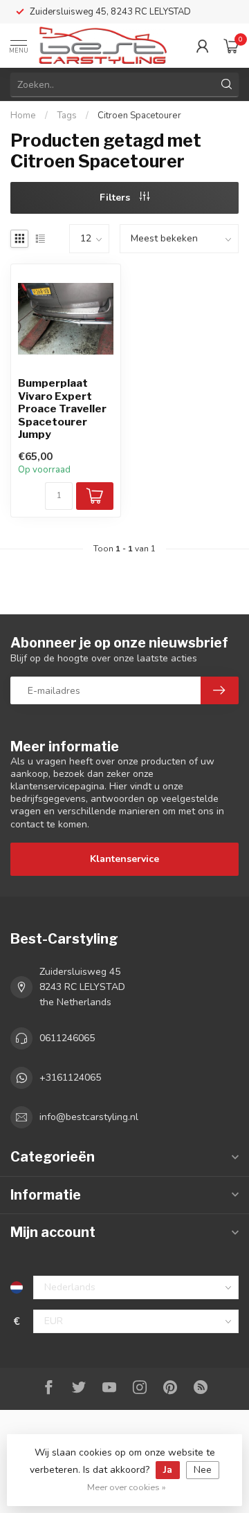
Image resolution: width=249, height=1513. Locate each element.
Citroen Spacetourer (139, 115)
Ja (167, 1469)
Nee (203, 1469)
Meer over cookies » (126, 1487)
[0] (231, 45)
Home (23, 115)
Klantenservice (124, 858)
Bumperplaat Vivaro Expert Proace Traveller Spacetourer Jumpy (62, 409)
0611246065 (67, 1038)
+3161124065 (70, 1077)
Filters (116, 197)
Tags (67, 115)
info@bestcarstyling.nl (88, 1117)
